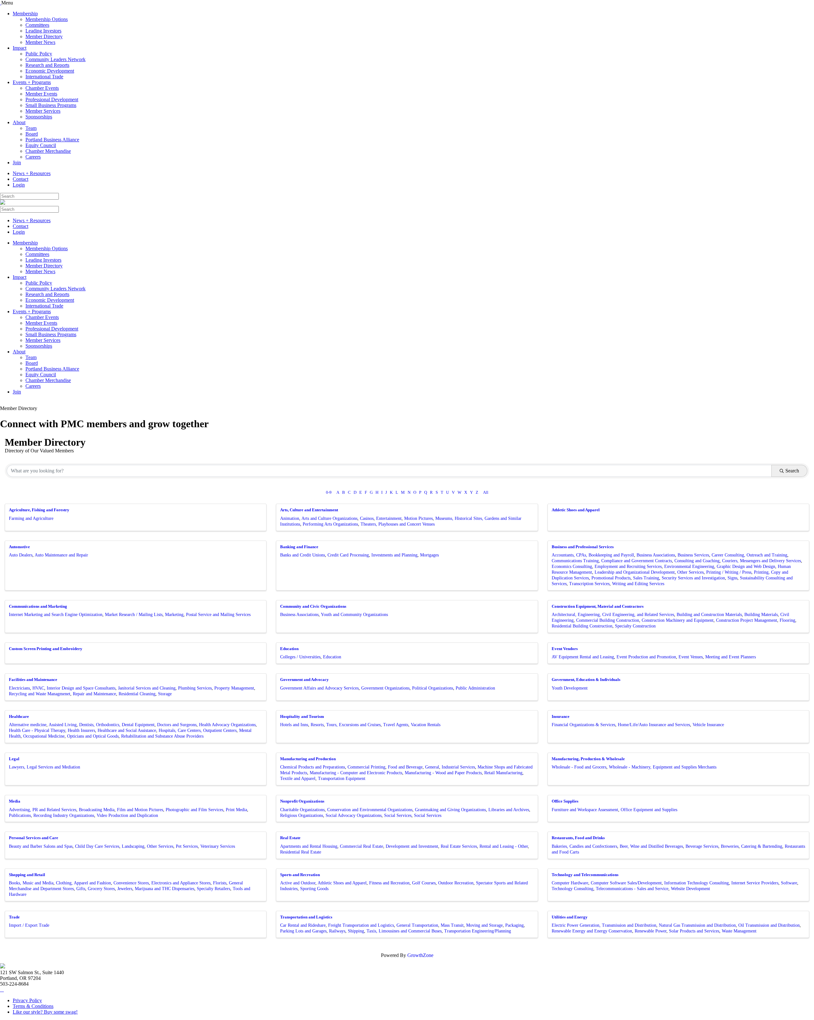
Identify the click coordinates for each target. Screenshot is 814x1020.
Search (792, 470)
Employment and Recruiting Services (628, 566)
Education (289, 648)
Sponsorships (38, 116)
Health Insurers (81, 730)
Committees (37, 25)
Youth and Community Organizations (354, 614)
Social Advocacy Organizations (354, 815)
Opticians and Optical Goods (93, 736)
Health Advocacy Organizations (227, 724)
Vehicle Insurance (708, 724)
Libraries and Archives (508, 809)
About (19, 122)
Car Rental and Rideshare (303, 925)
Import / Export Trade (29, 925)
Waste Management (739, 931)
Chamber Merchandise (48, 151)
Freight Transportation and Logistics (361, 925)
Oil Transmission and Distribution (769, 925)
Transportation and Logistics (306, 917)
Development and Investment (412, 846)
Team (31, 128)
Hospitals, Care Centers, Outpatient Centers (198, 730)
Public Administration (475, 688)
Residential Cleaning (137, 693)
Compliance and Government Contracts (636, 560)
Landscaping (133, 846)
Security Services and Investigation (693, 578)
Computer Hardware (570, 883)
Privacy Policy (27, 1000)
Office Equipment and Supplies (649, 809)
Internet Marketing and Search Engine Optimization (55, 614)
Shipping (356, 931)
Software (789, 883)
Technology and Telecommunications (585, 874)
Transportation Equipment (341, 778)
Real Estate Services (459, 846)
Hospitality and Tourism (302, 716)
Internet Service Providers (754, 883)
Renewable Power (650, 931)
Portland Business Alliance (52, 139)
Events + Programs (32, 82)
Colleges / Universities (300, 657)
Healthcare (19, 716)
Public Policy (38, 53)
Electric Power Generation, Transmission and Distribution (604, 925)
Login (19, 185)
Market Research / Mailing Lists (133, 614)
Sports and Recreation (300, 874)
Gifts (80, 888)
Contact (20, 179)
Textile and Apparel (297, 778)
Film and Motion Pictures (140, 809)
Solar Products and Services (694, 931)
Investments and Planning (394, 555)
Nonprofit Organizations (302, 801)
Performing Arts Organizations (330, 524)
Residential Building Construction (582, 626)
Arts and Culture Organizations (329, 518)
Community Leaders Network (55, 59)
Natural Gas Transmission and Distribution (697, 925)
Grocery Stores (101, 888)
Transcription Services (589, 583)
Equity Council (40, 145)
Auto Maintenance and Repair (61, 555)
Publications (20, 815)
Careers (33, 156)
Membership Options (46, 19)
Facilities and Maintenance (33, 679)
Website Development (690, 888)
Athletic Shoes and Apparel (576, 509)
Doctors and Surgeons (177, 724)
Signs (732, 578)
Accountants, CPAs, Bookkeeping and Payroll (593, 555)
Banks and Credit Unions (302, 555)
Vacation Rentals (425, 724)
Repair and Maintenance (94, 693)
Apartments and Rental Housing (308, 846)
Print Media (236, 809)
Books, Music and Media (31, 883)
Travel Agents (395, 724)
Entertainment (389, 518)
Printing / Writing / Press (728, 572)
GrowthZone (420, 955)
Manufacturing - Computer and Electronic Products (356, 772)
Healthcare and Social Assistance (127, 730)
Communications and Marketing (38, 606)
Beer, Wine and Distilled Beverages (651, 846)
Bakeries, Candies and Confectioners (584, 846)
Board (31, 134)
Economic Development (49, 71)
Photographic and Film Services (194, 809)
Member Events (41, 93)
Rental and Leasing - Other (503, 846)
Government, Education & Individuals (586, 679)
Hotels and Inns (294, 724)
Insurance (560, 716)
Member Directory (44, 36)
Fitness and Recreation (389, 883)
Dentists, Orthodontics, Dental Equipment (117, 724)
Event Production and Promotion (646, 657)
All (485, 492)
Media (14, 801)
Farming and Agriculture (31, 518)
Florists (219, 883)
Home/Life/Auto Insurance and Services (654, 724)
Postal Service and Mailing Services (218, 614)
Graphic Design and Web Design (746, 566)
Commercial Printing (366, 767)
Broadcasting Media (96, 809)
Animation (289, 518)
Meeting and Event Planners (730, 657)
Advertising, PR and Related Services (42, 809)
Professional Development (51, 99)
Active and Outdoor (297, 883)
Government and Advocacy (304, 679)
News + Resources (32, 173)
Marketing (174, 614)
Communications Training (575, 560)
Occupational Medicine (44, 736)
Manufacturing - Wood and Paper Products (443, 772)
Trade (14, 917)
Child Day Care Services (97, 846)
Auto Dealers (20, 555)
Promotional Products (611, 578)
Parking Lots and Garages (303, 931)
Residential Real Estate (300, 852)
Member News (40, 42)
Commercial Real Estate (361, 846)
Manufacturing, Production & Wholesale (588, 758)
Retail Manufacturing (503, 772)
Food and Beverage (405, 767)
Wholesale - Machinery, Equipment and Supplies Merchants (662, 767)
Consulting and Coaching (697, 560)
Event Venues (691, 657)
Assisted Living (63, 724)
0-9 (329, 492)
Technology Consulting (572, 888)
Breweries (730, 846)
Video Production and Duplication (127, 815)
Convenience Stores (131, 883)
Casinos (367, 518)
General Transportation (417, 925)
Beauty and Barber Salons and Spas (40, 846)
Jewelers (124, 888)
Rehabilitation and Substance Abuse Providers (162, 736)
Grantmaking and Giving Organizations (450, 809)
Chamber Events (42, 88)
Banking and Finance (299, 546)
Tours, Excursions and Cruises (353, 724)
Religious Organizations (301, 815)
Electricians (19, 688)
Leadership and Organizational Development (635, 572)
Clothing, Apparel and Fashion (83, 883)
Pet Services (187, 846)
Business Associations (656, 555)
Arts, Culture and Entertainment (309, 509)
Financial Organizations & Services (583, 724)
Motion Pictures (418, 518)
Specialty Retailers (213, 888)
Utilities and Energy (570, 917)
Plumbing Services (195, 688)
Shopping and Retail (27, 874)
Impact (19, 48)
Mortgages (429, 555)
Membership (25, 13)
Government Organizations (385, 688)
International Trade (44, 76)
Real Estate (290, 837)
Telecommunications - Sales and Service (632, 888)
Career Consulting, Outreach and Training (749, 555)
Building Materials (761, 614)
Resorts (317, 724)
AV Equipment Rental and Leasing (583, 657)
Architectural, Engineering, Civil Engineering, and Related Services (613, 614)
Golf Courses (424, 883)
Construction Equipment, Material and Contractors (598, 606)
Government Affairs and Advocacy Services (319, 688)
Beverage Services (702, 846)
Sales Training (646, 578)
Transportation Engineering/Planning (477, 931)
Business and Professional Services (583, 546)
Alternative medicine (27, 724)
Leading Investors (43, 30)
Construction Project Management (746, 620)
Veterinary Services (217, 846)
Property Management (234, 688)
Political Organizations (432, 688)
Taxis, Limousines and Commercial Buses (404, 931)
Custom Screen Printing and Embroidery (45, 648)
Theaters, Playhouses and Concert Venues (398, 524)
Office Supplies (565, 801)
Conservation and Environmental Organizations (369, 809)
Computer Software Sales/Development (626, 883)
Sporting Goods (314, 888)
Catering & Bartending (761, 846)
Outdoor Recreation (455, 883)
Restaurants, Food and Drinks (578, 837)
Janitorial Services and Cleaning (147, 688)
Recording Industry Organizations (63, 815)
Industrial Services (458, 767)
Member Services (42, 111)
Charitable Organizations (302, 809)
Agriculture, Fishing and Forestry (39, 509)
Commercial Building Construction (607, 620)
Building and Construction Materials (709, 614)
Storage (165, 693)
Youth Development (570, 688)
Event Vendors (565, 648)
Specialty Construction (635, 626)
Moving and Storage (484, 925)
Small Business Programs (50, 105)
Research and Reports (47, 65)
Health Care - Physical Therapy (37, 730)
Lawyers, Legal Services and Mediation (44, 767)
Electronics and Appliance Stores (180, 883)
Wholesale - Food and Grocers (579, 767)
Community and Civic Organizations (313, 606)
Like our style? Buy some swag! (45, 1012)
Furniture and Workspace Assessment (585, 809)
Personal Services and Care (33, 837)
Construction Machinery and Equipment (678, 620)
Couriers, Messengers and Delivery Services (761, 560)
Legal (14, 758)
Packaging (514, 925)
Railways (337, 931)
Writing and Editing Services (638, 583)
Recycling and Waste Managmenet (39, 693)
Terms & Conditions (33, 1006)
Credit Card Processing (348, 555)
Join (17, 162)
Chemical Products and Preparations (312, 767)
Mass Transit (452, 925)
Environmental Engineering (689, 566)
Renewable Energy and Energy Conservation (592, 931)
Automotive (19, 546)
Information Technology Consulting (696, 883)
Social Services (397, 815)
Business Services (693, 555)
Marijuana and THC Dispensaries (164, 888)
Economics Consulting (572, 566)
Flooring (787, 620)
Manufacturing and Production (308, 758)
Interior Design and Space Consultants (81, 688)
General (432, 767)
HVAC (38, 688)
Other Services (690, 572)
